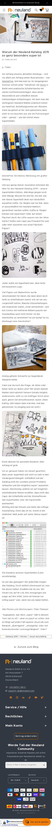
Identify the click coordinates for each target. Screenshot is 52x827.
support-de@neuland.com (21, 691)
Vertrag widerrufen (26, 736)
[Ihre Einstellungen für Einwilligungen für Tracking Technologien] (4, 822)
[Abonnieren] (44, 765)
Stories (23, 637)
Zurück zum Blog (28, 647)
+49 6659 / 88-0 (17, 687)
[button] (4, 10)
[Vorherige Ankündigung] (5, 3)
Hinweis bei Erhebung (10, 825)
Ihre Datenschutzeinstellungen (19, 821)
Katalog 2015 (12, 637)
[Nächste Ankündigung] (47, 3)
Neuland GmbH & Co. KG (29, 810)
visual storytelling (37, 637)
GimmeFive (7, 81)
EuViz (43, 85)
